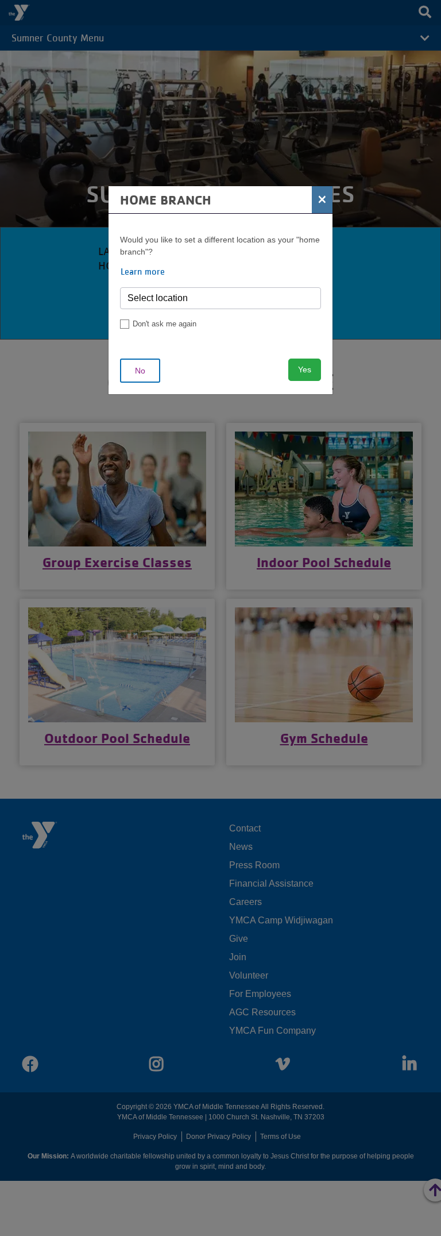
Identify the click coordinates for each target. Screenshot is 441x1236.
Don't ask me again (164, 323)
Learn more (143, 271)
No (140, 370)
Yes (304, 369)
